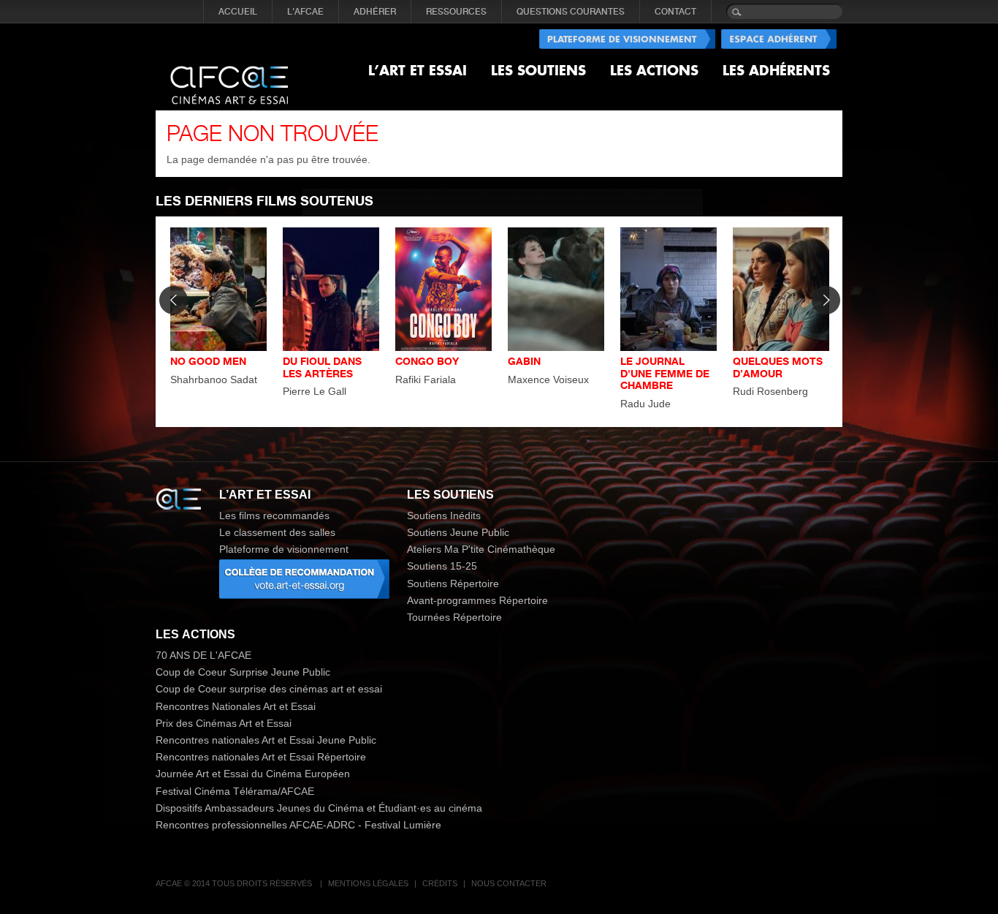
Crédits (439, 883)
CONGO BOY (427, 361)
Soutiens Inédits (444, 515)
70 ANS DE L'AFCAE (203, 655)
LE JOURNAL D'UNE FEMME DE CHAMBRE (664, 373)
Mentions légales (368, 883)
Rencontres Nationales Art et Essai (236, 706)
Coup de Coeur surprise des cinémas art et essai (269, 689)
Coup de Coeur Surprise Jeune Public (243, 672)
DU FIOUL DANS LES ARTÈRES (322, 367)
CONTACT (675, 12)
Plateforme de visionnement (283, 549)
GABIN (524, 361)
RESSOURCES (456, 12)
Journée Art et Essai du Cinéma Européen (253, 773)
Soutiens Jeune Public (458, 532)
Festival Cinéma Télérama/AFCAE (235, 791)
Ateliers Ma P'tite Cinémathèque (481, 549)
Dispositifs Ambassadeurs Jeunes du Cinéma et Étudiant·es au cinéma (319, 808)
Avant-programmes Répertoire (477, 600)
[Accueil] (229, 73)
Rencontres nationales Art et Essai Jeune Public (266, 740)
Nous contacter (508, 883)
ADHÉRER (375, 12)
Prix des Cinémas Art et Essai (224, 723)
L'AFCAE (305, 12)
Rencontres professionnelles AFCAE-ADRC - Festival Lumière (298, 825)
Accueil (237, 12)
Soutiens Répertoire (453, 583)
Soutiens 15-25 (442, 566)
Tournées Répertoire (454, 617)
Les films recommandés (274, 515)
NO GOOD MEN (208, 361)
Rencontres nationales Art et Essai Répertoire (261, 757)
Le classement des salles (277, 532)
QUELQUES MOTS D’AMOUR (778, 367)
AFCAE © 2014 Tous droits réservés (235, 883)
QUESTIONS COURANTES (571, 12)
